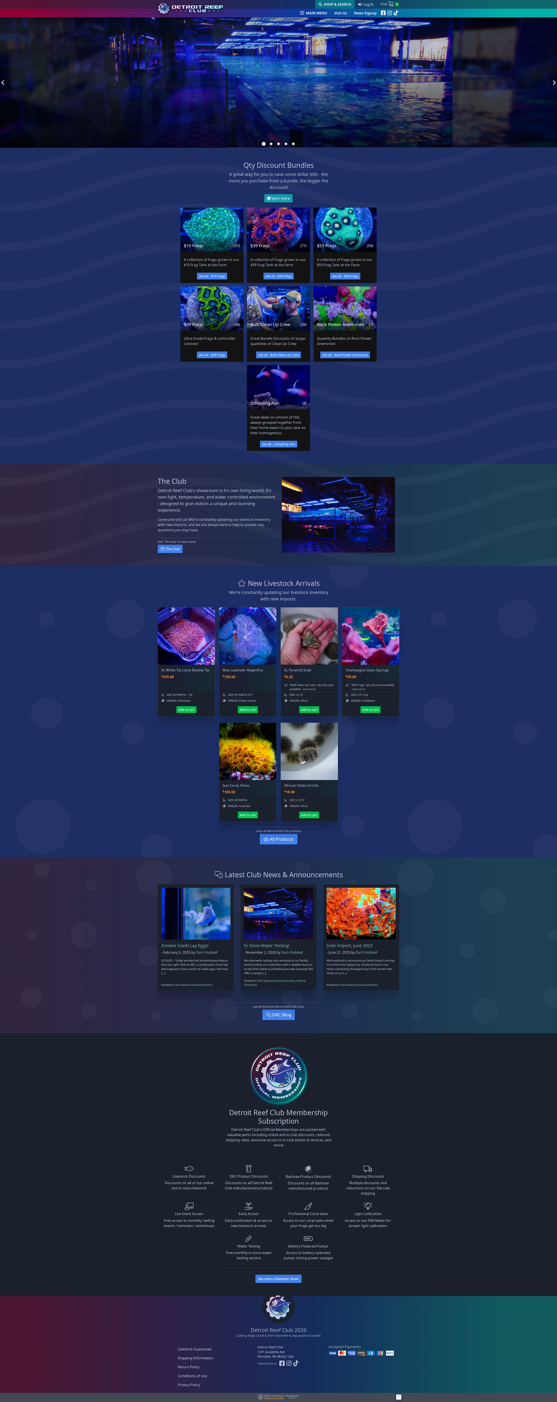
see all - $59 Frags (345, 276)
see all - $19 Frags (212, 276)
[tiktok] (396, 13)
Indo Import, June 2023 (349, 945)
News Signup (365, 13)
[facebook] (383, 13)
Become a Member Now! (278, 1278)
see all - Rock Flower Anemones (345, 355)
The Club (172, 548)
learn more (280, 198)
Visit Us (340, 13)
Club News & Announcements (193, 985)
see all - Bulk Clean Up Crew (278, 355)
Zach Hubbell (207, 952)
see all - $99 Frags (212, 355)
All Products (281, 839)
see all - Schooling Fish (278, 444)
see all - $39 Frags (278, 276)
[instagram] (389, 13)
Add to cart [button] (186, 710)
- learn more (308, 689)
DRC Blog (281, 1015)
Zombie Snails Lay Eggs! (184, 945)
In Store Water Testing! (266, 945)
